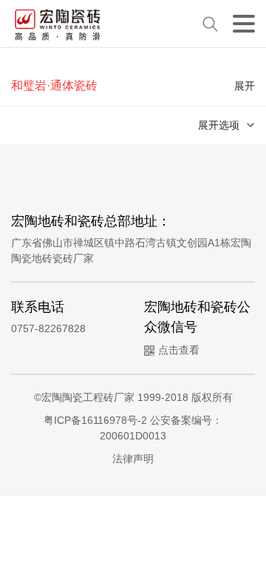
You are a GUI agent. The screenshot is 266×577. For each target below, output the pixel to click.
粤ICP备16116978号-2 (97, 420)
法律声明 (133, 459)
